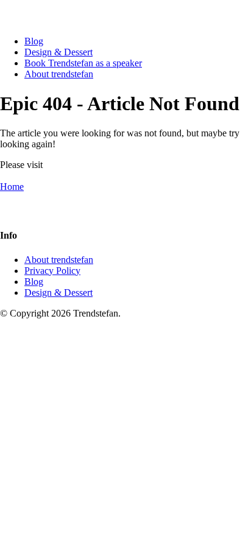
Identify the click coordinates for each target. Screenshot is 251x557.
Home (12, 186)
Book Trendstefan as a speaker (83, 63)
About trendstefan (58, 74)
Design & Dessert (58, 52)
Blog (33, 41)
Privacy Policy (52, 270)
